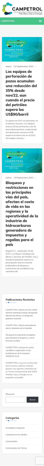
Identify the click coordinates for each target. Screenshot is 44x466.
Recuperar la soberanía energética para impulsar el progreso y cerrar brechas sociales (20, 338)
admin (9, 66)
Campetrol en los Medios (16, 434)
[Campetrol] (22, 8)
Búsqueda (10, 394)
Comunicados (11, 441)
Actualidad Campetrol (15, 428)
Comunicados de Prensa (16, 42)
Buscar (33, 399)
